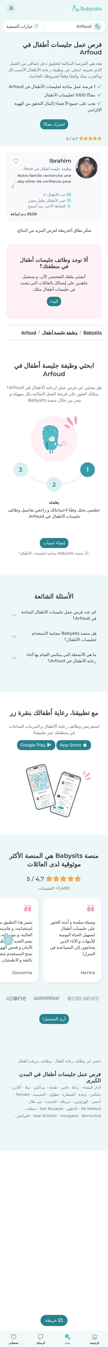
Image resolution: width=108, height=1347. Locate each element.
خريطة (51, 1320)
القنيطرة (68, 1094)
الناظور (72, 1108)
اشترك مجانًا (54, 124)
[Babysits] (87, 8)
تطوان (54, 1094)
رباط (75, 1087)
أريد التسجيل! (54, 1018)
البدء (54, 301)
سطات (31, 1108)
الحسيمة (39, 1094)
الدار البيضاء (92, 1087)
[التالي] (8, 940)
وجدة (83, 1094)
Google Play (33, 744)
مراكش (39, 1087)
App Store (71, 744)
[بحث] (97, 26)
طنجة (53, 1087)
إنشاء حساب (54, 542)
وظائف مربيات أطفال (34, 1061)
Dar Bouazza (51, 1108)
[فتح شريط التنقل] (11, 8)
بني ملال (35, 1101)
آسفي (96, 1101)
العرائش (23, 1115)
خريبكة (65, 1101)
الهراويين (81, 1101)
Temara (22, 1094)
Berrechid (91, 1115)
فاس (64, 1087)
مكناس (95, 1094)
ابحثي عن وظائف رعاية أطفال (78, 1061)
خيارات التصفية (20, 26)
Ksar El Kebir (45, 1115)
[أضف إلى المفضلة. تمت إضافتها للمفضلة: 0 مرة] (15, 161)
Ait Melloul (91, 1108)
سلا (27, 1087)
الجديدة (51, 1101)
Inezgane (69, 1115)
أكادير (17, 1087)
